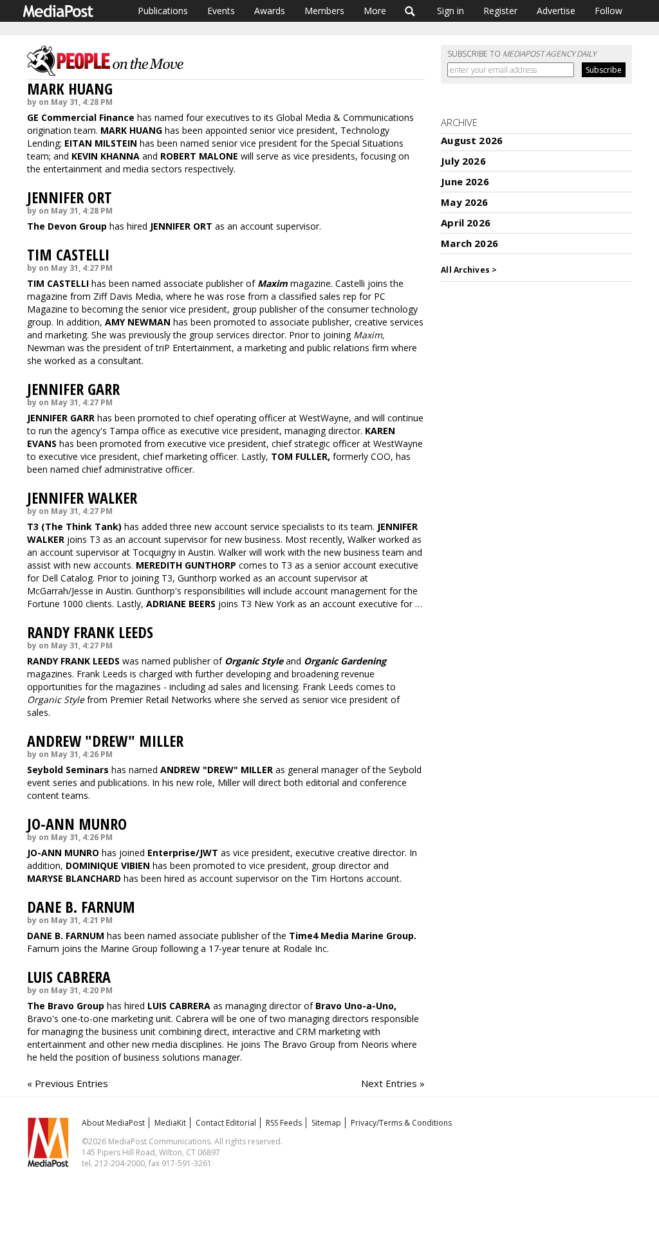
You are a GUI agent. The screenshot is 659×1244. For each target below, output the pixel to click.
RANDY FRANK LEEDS (90, 632)
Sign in (450, 11)
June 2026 (464, 181)
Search (410, 11)
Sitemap (326, 1122)
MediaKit (170, 1122)
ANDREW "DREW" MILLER (105, 740)
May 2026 (464, 202)
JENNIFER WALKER (82, 497)
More (375, 11)
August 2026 (472, 140)
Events (221, 11)
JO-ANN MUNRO (77, 823)
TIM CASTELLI (68, 254)
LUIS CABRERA (69, 976)
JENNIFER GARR (73, 388)
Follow (608, 11)
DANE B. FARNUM (81, 906)
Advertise (556, 11)
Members (324, 11)
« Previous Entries (67, 1083)
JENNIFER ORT (69, 197)
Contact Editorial (226, 1122)
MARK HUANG (70, 88)
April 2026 (465, 222)
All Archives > (469, 269)
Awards (269, 11)
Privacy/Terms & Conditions (401, 1122)
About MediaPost (113, 1122)
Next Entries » (393, 1083)
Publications (163, 11)
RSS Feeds (284, 1122)
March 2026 (469, 243)
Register (500, 11)
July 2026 (463, 160)
